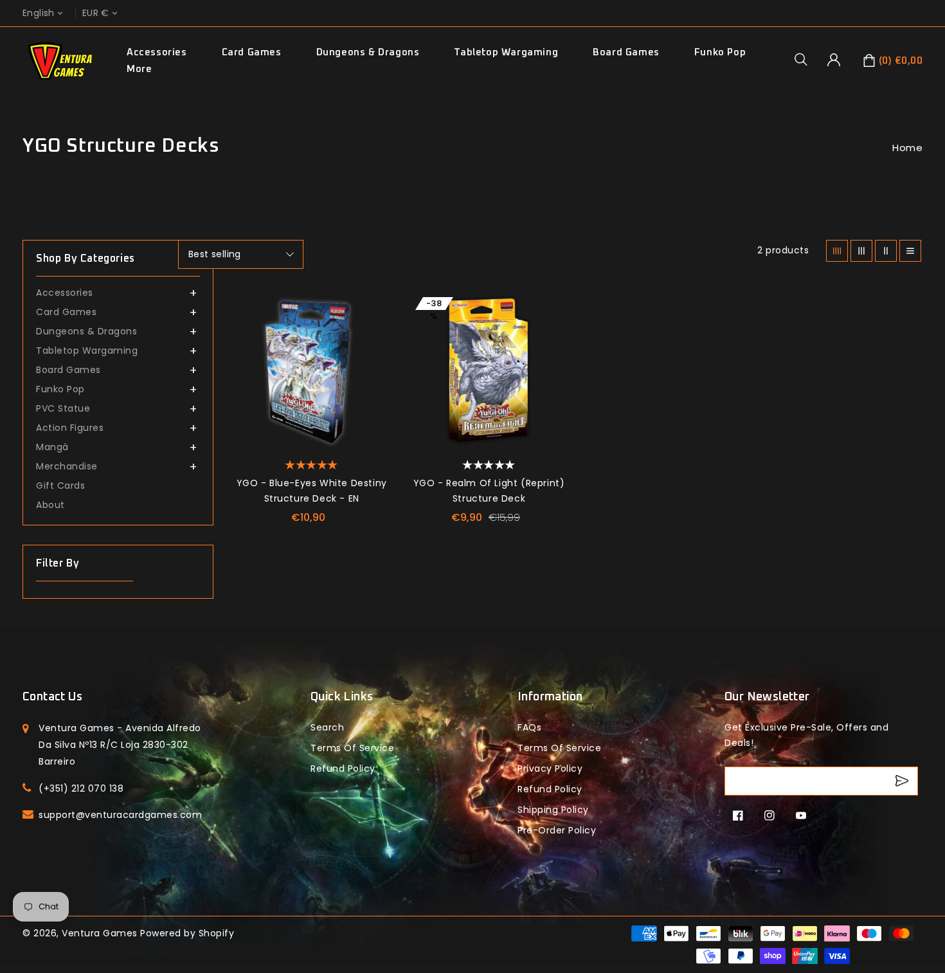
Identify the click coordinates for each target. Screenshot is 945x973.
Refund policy (342, 768)
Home (907, 147)
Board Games (626, 52)
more (139, 69)
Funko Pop (720, 52)
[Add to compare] (375, 336)
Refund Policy (550, 789)
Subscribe (903, 781)
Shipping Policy (553, 809)
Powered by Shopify (187, 933)
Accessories (157, 52)
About (50, 504)
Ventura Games (100, 933)
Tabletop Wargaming (506, 52)
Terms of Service (352, 747)
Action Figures (70, 427)
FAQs (529, 727)
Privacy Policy (550, 768)
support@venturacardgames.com (120, 814)
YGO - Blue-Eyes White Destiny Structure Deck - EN (312, 491)
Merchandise (67, 466)
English (38, 13)
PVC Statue (63, 408)
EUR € (95, 13)
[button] (805, 59)
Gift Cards (60, 485)
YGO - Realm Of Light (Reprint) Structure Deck (489, 491)
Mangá (52, 447)
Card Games (252, 52)
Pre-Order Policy (557, 830)
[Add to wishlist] (375, 307)
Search (327, 727)
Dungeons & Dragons (368, 52)
